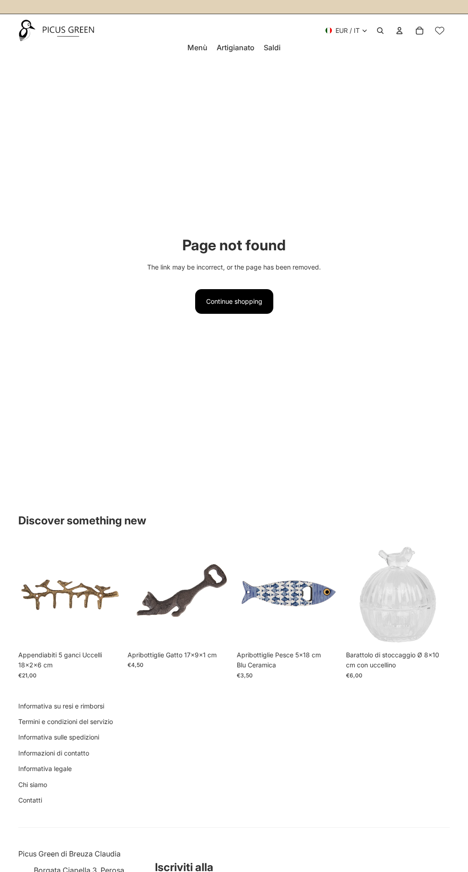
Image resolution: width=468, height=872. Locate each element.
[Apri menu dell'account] (399, 31)
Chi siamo (32, 784)
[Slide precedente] (25, 595)
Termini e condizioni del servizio (65, 721)
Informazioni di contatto (53, 753)
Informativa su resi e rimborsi (61, 706)
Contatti (30, 800)
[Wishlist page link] (439, 30)
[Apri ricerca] (380, 31)
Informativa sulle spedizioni (58, 737)
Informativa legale (45, 768)
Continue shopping (234, 301)
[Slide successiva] (115, 595)
